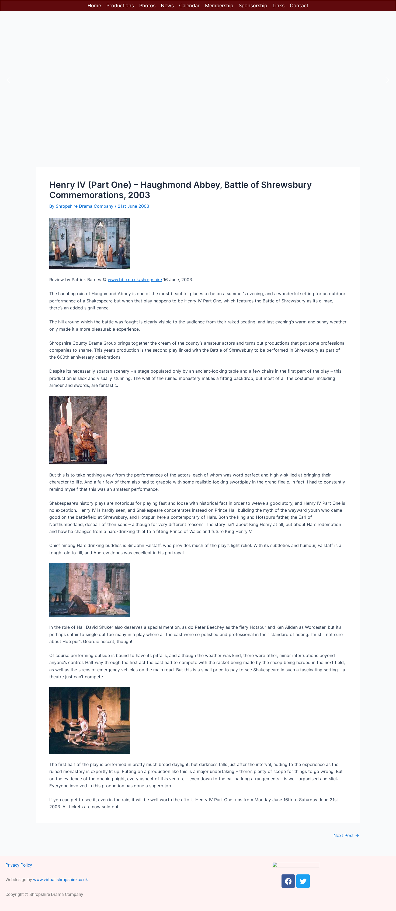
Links (278, 5)
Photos (147, 5)
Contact (299, 5)
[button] (8, 80)
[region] (198, 80)
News (167, 5)
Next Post (346, 835)
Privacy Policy (18, 865)
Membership (219, 5)
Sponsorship (253, 5)
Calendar (189, 5)
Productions (120, 5)
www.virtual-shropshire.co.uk (60, 879)
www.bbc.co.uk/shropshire (135, 279)
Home (94, 5)
